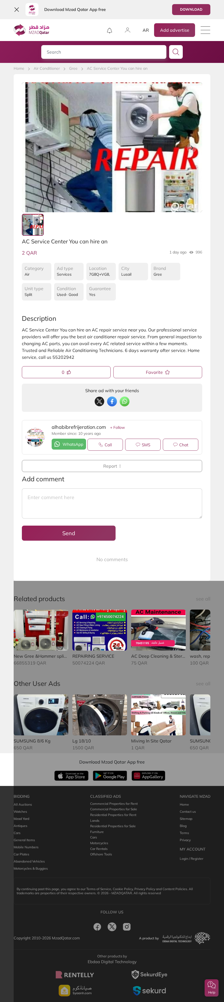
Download (191, 9)
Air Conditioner (47, 68)
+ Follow (117, 427)
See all (203, 599)
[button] (212, 988)
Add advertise (174, 30)
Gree (73, 68)
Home (19, 68)
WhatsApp (73, 444)
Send (68, 533)
